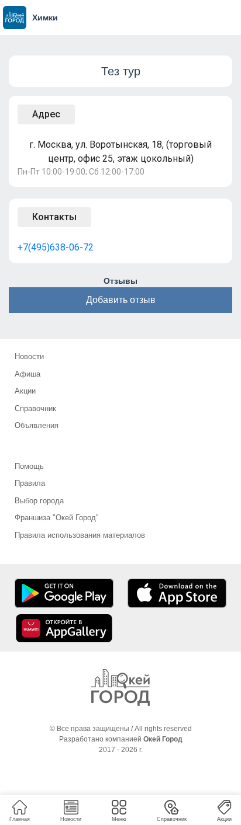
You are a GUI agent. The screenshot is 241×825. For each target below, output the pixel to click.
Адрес (46, 114)
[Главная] (120, 687)
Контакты (54, 216)
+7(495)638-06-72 (56, 247)
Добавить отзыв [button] (121, 300)
